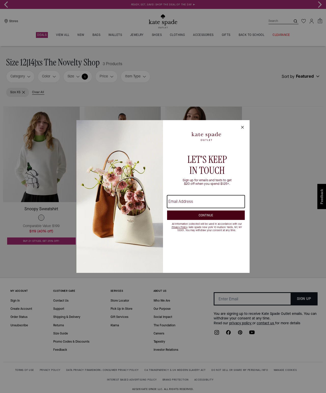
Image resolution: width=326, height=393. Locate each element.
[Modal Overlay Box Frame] (163, 196)
